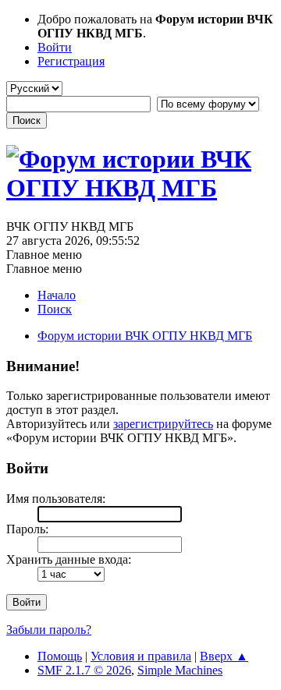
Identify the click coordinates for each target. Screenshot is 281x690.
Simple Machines (179, 670)
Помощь (59, 656)
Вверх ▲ (224, 656)
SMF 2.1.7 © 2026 (84, 670)
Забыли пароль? (48, 629)
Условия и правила (141, 656)
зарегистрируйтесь (163, 423)
